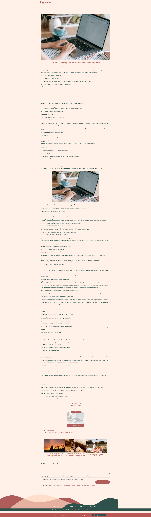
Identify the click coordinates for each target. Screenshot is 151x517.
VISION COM (56, 506)
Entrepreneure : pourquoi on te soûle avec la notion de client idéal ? (75, 455)
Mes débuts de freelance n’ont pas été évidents (54, 454)
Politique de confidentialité (100, 515)
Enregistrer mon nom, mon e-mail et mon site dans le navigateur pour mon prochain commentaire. (63, 479)
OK (93, 515)
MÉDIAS (65, 506)
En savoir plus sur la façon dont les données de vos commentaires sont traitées (78, 485)
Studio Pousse (75, 509)
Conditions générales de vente (93, 509)
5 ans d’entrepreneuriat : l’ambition (96, 454)
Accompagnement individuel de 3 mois (55, 365)
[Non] (148, 515)
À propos (73, 506)
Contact (81, 506)
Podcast (89, 506)
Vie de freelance (76, 67)
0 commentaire (85, 67)
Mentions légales (82, 509)
